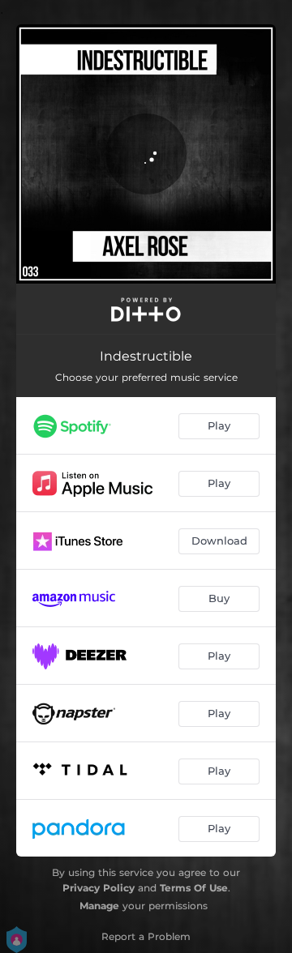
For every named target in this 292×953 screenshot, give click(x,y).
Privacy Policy (98, 888)
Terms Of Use (194, 888)
